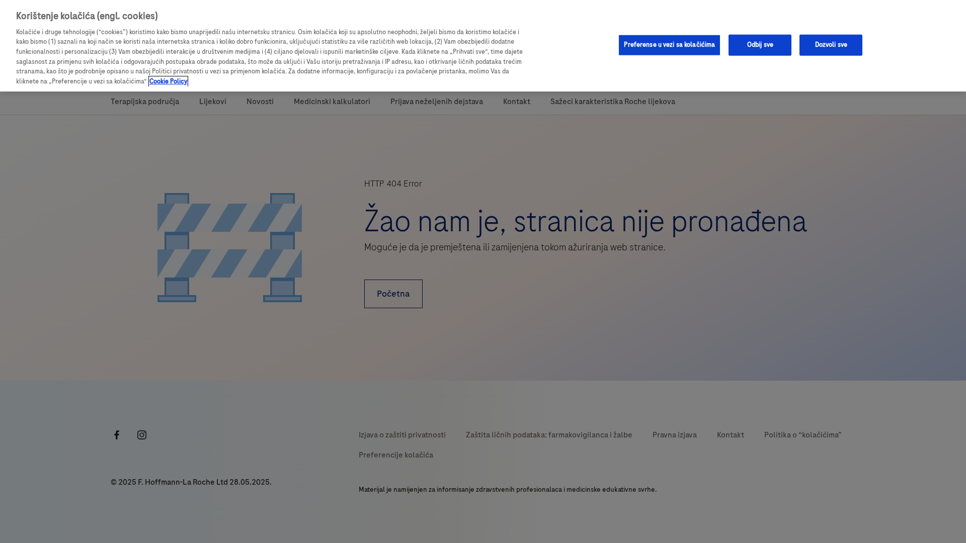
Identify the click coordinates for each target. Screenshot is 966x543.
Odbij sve (760, 44)
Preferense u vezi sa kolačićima (669, 44)
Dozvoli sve (831, 44)
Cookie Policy (168, 81)
